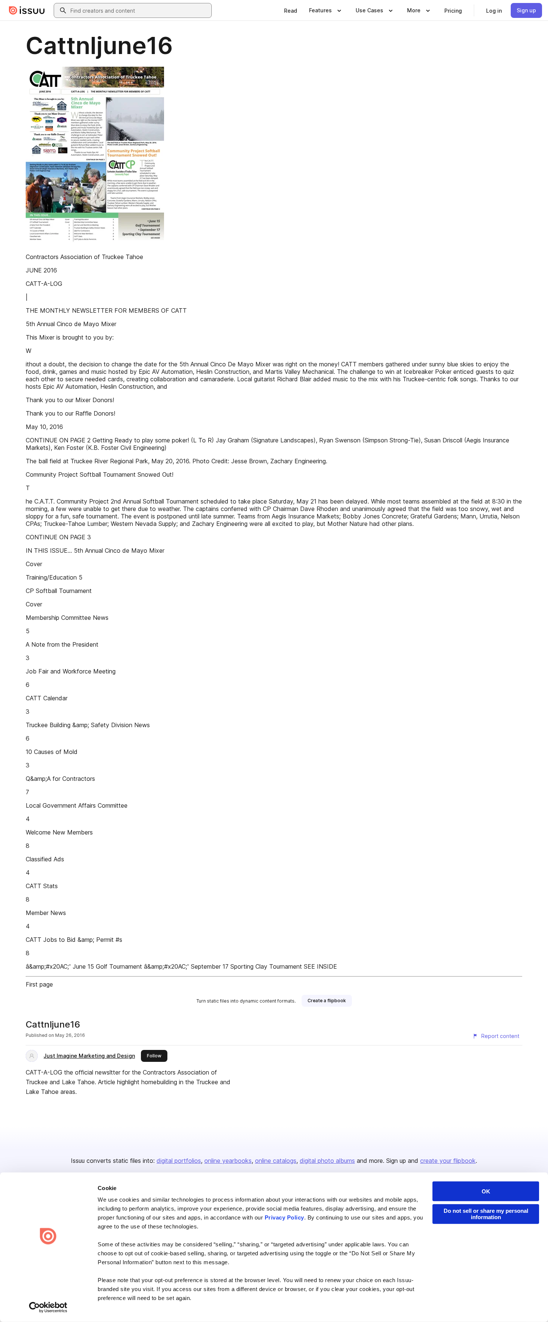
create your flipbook (448, 1160)
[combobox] (139, 10)
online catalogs (275, 1160)
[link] (290, 10)
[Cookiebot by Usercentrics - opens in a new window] (48, 1307)
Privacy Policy (284, 1217)
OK (486, 1191)
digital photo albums (327, 1160)
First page (39, 984)
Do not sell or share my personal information (486, 1214)
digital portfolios (179, 1160)
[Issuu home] (27, 10)
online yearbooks (228, 1160)
